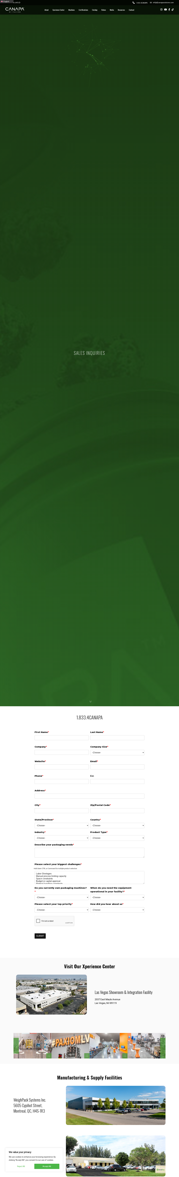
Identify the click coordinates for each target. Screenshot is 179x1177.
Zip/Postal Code (100, 805)
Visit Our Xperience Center (89, 966)
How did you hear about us (106, 904)
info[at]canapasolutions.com (163, 3)
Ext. (92, 776)
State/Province (44, 819)
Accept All (47, 1166)
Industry (40, 832)
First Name (42, 732)
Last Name (97, 732)
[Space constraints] (89, 878)
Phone (39, 776)
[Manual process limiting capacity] (89, 876)
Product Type (99, 832)
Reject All (21, 1166)
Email (94, 761)
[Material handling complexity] (89, 883)
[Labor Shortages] (89, 873)
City (37, 805)
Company (41, 747)
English (6, 1)
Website (40, 761)
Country (95, 819)
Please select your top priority (54, 904)
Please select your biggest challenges (58, 864)
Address (40, 790)
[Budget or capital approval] (89, 881)
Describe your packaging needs (54, 844)
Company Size (99, 747)
